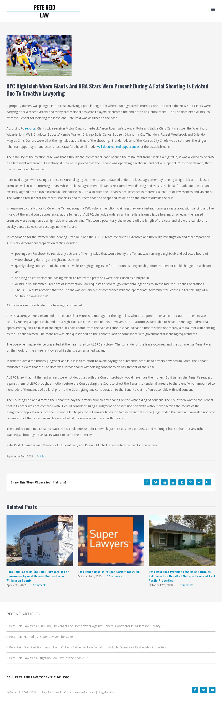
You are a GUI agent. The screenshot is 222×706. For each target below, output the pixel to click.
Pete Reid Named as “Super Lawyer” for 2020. (109, 571)
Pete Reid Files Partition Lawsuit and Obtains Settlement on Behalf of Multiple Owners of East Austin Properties (182, 576)
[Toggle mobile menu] (213, 9)
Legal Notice (106, 692)
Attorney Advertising (82, 692)
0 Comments (38, 585)
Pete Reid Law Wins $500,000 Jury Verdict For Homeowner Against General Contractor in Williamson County (38, 576)
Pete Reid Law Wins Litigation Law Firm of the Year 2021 (49, 658)
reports (30, 128)
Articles (41, 456)
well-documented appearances (118, 147)
